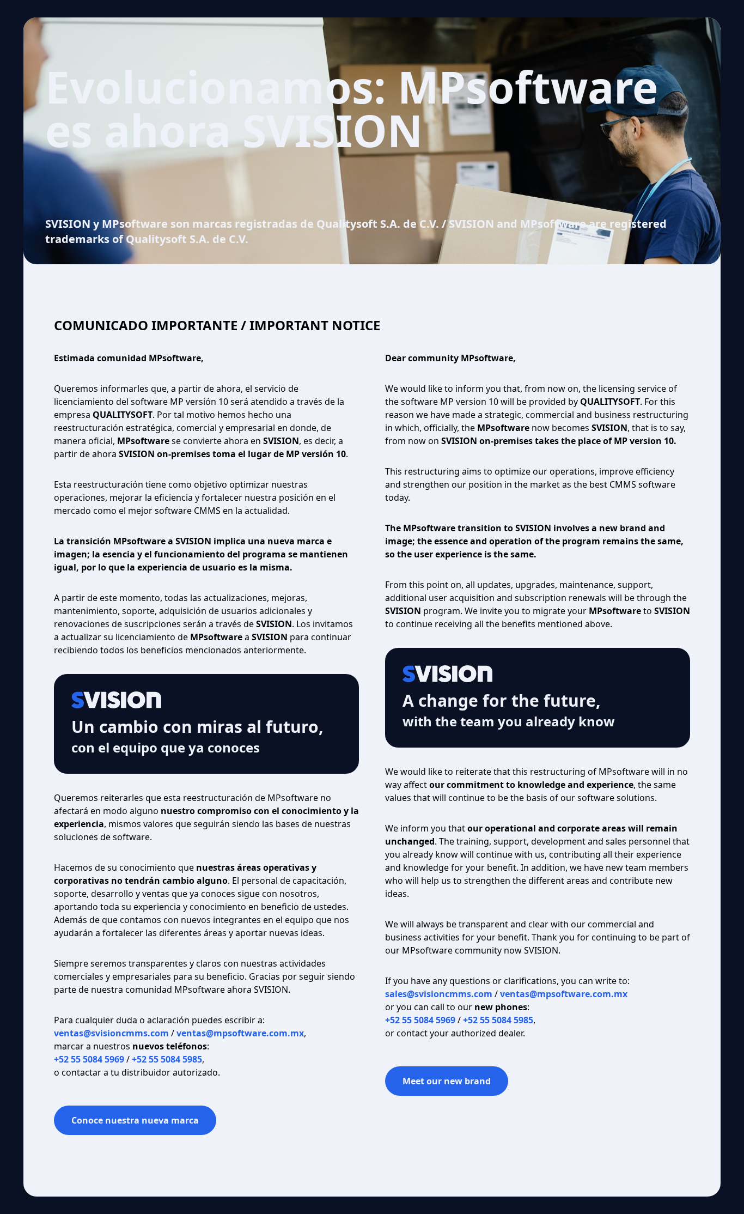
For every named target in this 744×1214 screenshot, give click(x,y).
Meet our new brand (447, 1081)
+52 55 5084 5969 (89, 1059)
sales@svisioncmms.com (438, 994)
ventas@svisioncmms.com (111, 1033)
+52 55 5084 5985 (167, 1059)
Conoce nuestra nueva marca (135, 1120)
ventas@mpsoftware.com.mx (240, 1033)
